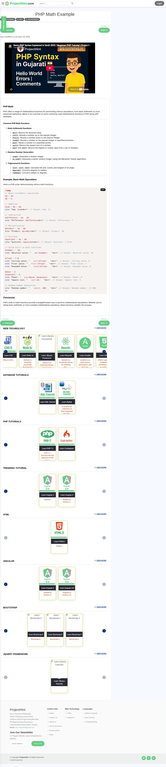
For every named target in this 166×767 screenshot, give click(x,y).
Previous (8, 30)
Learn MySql (78, 402)
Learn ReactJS (47, 355)
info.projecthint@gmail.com (24, 727)
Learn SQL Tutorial (59, 402)
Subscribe (38, 743)
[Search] (72, 3)
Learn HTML (85, 355)
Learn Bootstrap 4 (36, 634)
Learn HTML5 (59, 541)
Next (103, 30)
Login (159, 3)
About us (52, 722)
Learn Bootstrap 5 (55, 634)
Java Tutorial (90, 717)
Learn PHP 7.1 (59, 448)
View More (101, 328)
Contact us (53, 717)
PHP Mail (4, 319)
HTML (69, 713)
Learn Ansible (66, 355)
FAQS (51, 734)
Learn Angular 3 (104, 355)
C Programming (91, 722)
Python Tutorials (91, 713)
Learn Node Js (8, 355)
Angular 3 (71, 717)
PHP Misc (105, 26)
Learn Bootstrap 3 (74, 634)
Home (51, 713)
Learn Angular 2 (78, 495)
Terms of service (55, 726)
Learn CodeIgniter (78, 448)
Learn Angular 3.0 (78, 588)
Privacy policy (54, 730)
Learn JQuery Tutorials (59, 682)
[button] (104, 351)
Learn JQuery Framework (27, 356)
